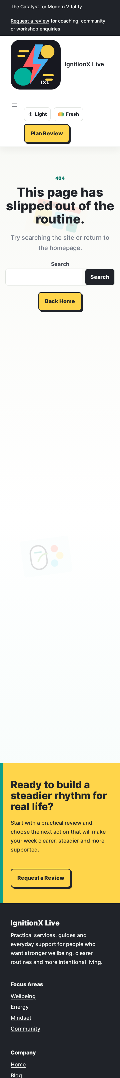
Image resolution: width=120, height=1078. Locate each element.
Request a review (30, 21)
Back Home (60, 301)
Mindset (21, 1017)
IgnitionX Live (84, 64)
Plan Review (47, 133)
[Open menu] (15, 105)
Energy (20, 1006)
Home (18, 1064)
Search (60, 264)
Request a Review (40, 877)
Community (25, 1028)
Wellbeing (23, 996)
